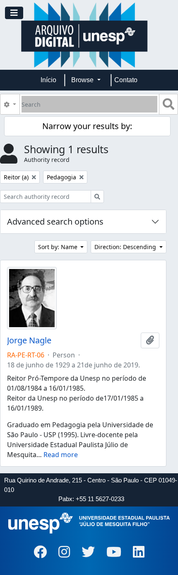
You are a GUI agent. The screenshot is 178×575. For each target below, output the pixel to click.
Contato (125, 79)
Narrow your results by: (87, 126)
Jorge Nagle (29, 340)
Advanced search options (55, 221)
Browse (83, 79)
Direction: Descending (126, 247)
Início (48, 79)
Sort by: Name (58, 247)
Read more (60, 454)
